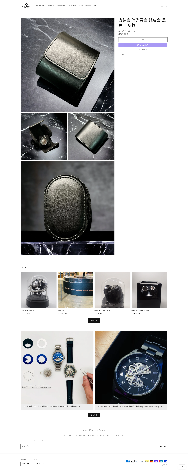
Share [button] (122, 54)
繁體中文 (38, 463)
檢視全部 (94, 415)
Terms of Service (92, 435)
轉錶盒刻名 (61, 310)
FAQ (123, 435)
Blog (75, 435)
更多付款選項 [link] (143, 50)
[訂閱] (54, 446)
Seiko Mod (82, 435)
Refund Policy (116, 435)
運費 (119, 34)
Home (65, 435)
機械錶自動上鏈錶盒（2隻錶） (141, 310)
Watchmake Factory (153, 465)
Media (70, 435)
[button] (158, 5)
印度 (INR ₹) (25, 463)
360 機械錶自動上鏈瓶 (27, 310)
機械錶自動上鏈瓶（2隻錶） (102, 310)
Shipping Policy (105, 435)
